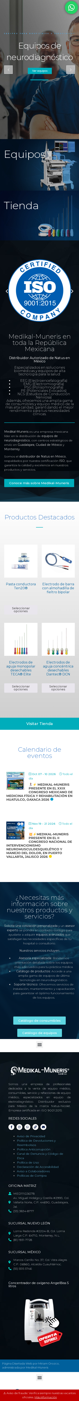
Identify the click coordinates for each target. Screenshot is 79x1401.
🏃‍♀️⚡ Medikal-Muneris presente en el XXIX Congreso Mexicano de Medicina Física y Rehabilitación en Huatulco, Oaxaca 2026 (39, 792)
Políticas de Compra (32, 1175)
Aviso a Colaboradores (33, 1171)
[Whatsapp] (27, 1127)
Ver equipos (39, 70)
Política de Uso (28, 1162)
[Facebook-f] (11, 1127)
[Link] (35, 1127)
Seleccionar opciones (21, 609)
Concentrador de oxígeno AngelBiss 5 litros (38, 1284)
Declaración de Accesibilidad (38, 1167)
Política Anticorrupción (33, 1149)
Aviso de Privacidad (31, 1136)
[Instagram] (19, 1127)
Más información (46, 1397)
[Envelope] (43, 1127)
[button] (6, 291)
